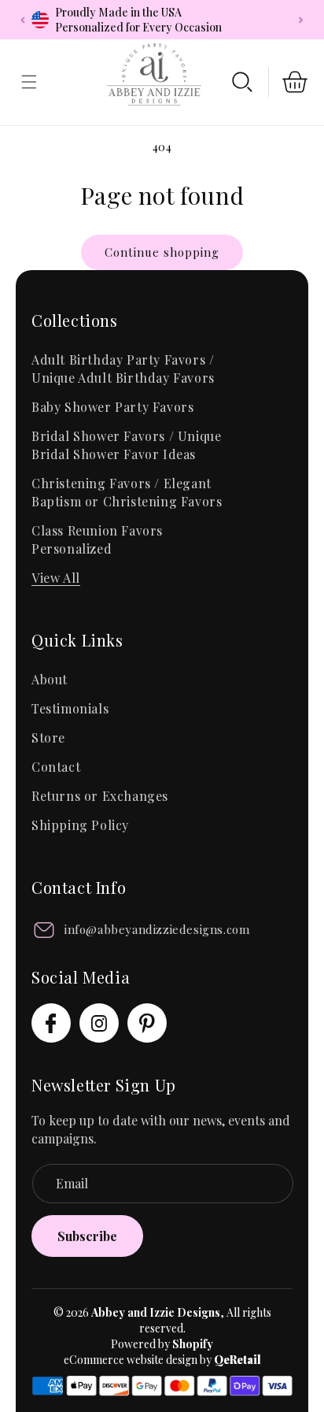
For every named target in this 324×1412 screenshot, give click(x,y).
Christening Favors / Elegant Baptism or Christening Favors (126, 492)
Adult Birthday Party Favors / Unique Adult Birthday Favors (123, 368)
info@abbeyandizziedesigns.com (156, 929)
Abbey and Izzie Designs (155, 1312)
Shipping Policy (80, 825)
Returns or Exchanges (99, 796)
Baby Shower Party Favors (112, 406)
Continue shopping (162, 252)
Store (48, 737)
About (49, 679)
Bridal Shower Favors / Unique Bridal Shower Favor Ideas (126, 445)
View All (55, 577)
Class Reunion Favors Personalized (97, 539)
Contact (55, 766)
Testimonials (70, 708)
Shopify (192, 1343)
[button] (242, 82)
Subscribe (87, 1236)
